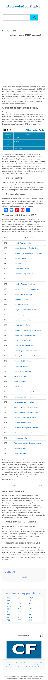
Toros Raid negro (20, 453)
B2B (19, 620)
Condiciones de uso (12, 678)
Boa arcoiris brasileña (22, 304)
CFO (9, 609)
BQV (14, 486)
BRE (41, 486)
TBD (8, 620)
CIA (19, 601)
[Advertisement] (24, 61)
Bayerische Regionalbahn (23, 274)
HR (30, 609)
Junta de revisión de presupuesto (26, 412)
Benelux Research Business (24, 284)
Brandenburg (19, 315)
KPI (8, 614)
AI (18, 609)
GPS (30, 612)
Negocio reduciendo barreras (25, 417)
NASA (31, 598)
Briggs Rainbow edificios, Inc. (25, 335)
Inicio (4, 31)
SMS (30, 603)
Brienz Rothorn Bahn (22, 325)
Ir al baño (17, 387)
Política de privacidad (25, 678)
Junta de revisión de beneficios (25, 397)
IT (8, 612)
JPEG (20, 617)
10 (41, 662)
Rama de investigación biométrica (26, 428)
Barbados (18, 263)
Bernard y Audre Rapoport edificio (26, 289)
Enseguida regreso (21, 366)
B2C (30, 620)
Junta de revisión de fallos (24, 402)
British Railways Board (22, 340)
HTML (9, 606)
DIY (19, 612)
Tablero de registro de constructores (27, 443)
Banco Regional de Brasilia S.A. (26, 248)
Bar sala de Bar (20, 258)
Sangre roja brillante (21, 438)
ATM (19, 603)
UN (30, 601)
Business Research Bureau (24, 345)
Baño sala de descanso (23, 279)
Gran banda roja (20, 376)
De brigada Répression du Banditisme (28, 356)
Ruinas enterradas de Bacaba (25, 433)
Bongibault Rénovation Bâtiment (26, 310)
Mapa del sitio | (28, 676)
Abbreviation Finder (17, 676)
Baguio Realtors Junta (22, 243)
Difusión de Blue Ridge (22, 361)
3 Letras (9, 31)
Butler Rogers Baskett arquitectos (26, 351)
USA (8, 598)
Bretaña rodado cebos (22, 320)
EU (8, 603)
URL (19, 606)
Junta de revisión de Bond (24, 392)
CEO (30, 606)
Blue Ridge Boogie (21, 299)
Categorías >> (10, 662)
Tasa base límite (20, 448)
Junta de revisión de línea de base (27, 407)
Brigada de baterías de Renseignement (28, 330)
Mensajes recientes (24, 635)
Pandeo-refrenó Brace (22, 422)
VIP (30, 614)
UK (19, 598)
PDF (8, 617)
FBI (8, 601)
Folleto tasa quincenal (22, 371)
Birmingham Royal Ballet (23, 294)
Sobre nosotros (36, 678)
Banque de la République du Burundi (28, 253)
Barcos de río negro (21, 269)
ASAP (31, 617)
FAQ (19, 614)
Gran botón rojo (20, 381)
